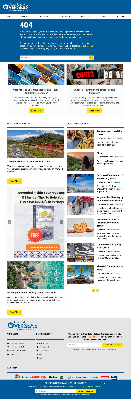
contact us (88, 46)
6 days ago (115, 273)
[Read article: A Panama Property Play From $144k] (80, 252)
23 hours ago (117, 138)
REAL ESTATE (44, 17)
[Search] (91, 58)
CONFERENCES (65, 17)
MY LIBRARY (120, 17)
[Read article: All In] (80, 161)
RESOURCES (85, 17)
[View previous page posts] (93, 290)
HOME (9, 17)
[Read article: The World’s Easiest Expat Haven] (80, 274)
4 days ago (116, 182)
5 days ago (120, 204)
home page (51, 43)
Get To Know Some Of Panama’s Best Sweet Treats (108, 222)
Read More (36, 111)
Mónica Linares (104, 138)
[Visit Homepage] (15, 7)
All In (99, 153)
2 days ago (120, 157)
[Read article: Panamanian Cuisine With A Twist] (80, 139)
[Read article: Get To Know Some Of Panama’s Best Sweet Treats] (80, 227)
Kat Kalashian (104, 273)
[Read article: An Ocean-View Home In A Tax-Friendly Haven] (80, 183)
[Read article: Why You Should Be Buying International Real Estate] (80, 205)
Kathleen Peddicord (106, 157)
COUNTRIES (25, 17)
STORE (103, 17)
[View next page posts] (97, 290)
